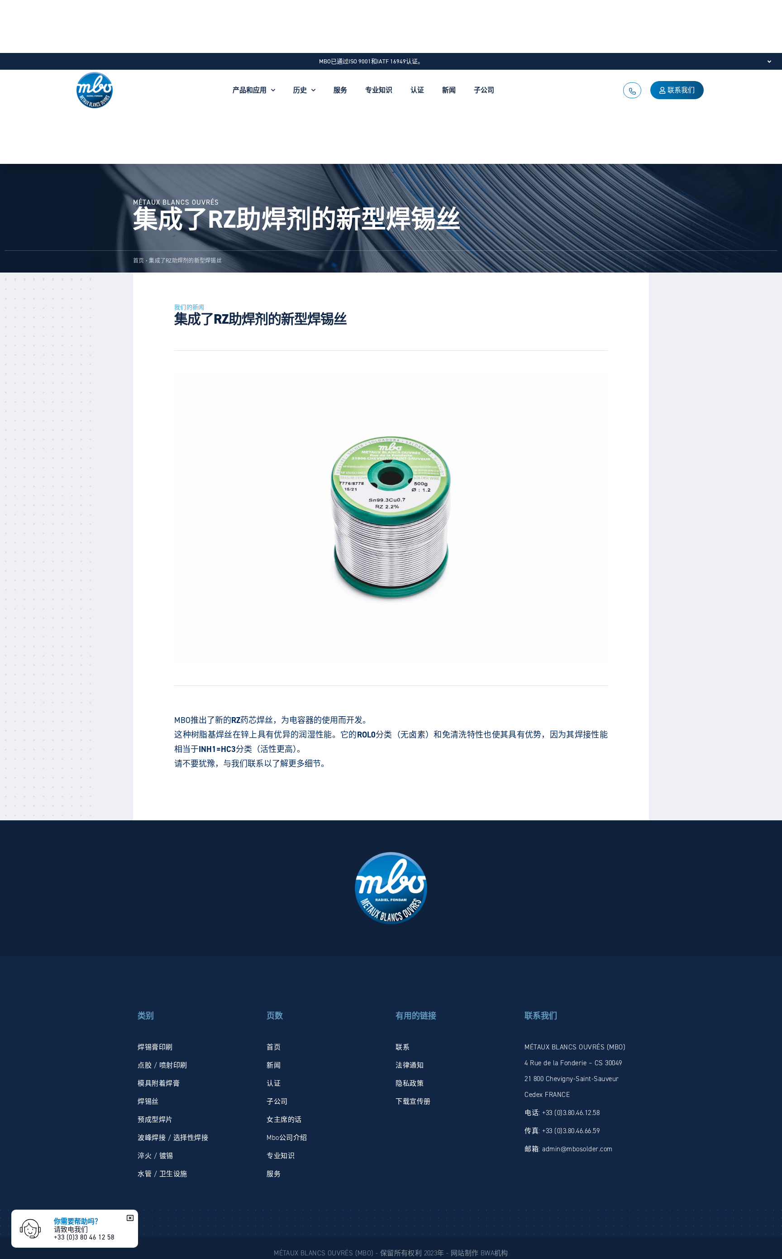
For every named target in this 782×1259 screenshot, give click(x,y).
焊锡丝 (148, 1101)
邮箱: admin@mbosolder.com (569, 1149)
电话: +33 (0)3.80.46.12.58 (562, 1112)
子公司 (484, 90)
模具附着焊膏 (159, 1083)
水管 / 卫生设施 (162, 1173)
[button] (129, 1217)
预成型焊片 (155, 1119)
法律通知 (410, 1065)
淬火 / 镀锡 (155, 1155)
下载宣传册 (413, 1101)
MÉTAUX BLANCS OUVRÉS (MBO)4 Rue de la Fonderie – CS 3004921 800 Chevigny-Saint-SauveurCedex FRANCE (575, 1071)
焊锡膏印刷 (155, 1047)
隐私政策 (410, 1083)
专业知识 (378, 90)
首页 (138, 260)
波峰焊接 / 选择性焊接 (173, 1137)
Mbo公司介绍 (287, 1137)
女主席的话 (284, 1119)
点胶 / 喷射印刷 (162, 1065)
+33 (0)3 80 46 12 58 (84, 1237)
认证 (417, 90)
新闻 (449, 90)
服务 (340, 90)
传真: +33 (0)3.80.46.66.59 (562, 1130)
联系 (403, 1047)
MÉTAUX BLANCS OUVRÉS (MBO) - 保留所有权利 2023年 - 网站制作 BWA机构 (391, 1253)
